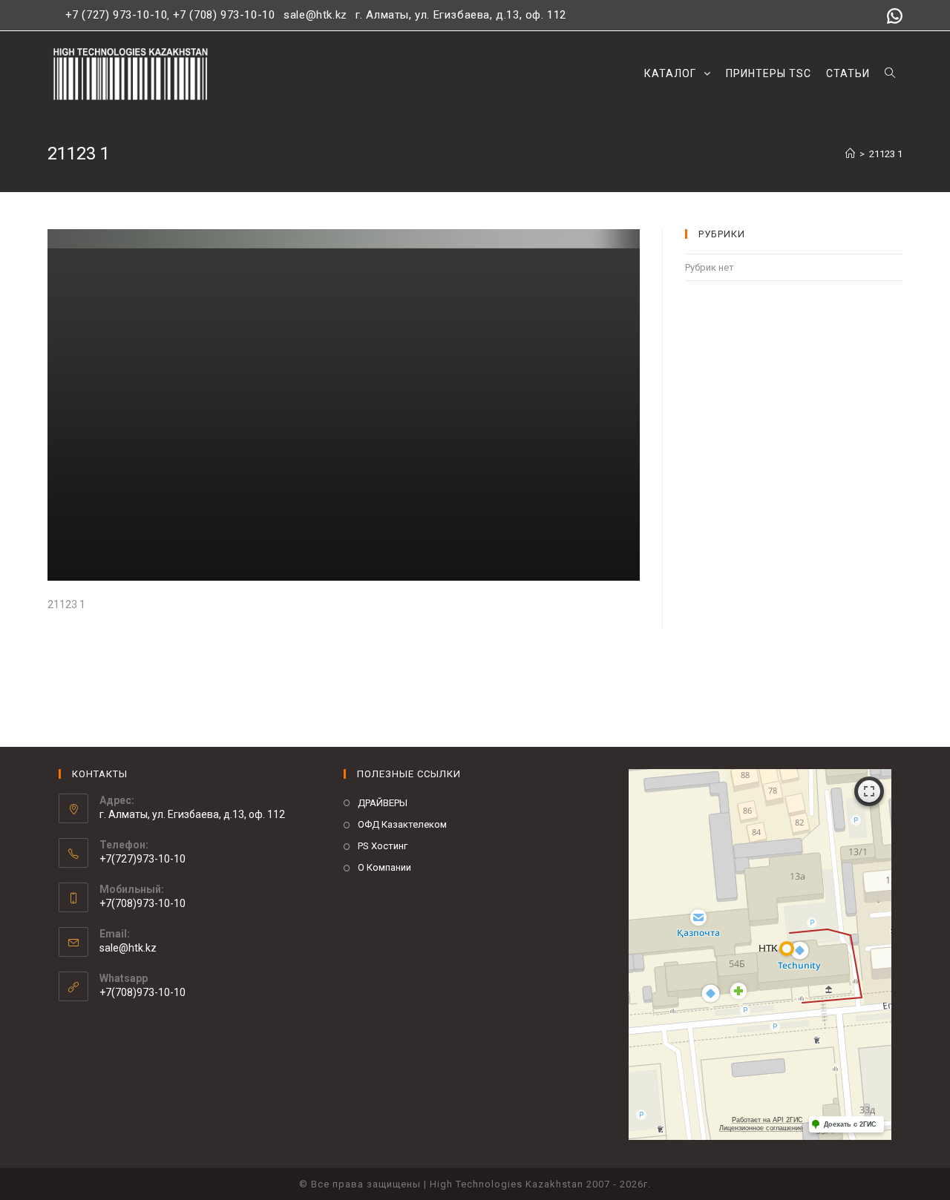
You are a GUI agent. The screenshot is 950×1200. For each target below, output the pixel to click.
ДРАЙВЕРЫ (382, 802)
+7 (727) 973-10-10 (116, 15)
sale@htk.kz (314, 15)
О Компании (384, 867)
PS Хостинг (382, 845)
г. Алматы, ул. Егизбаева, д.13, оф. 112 (461, 15)
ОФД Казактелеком (402, 824)
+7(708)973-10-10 (142, 992)
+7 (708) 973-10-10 (224, 15)
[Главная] (850, 153)
